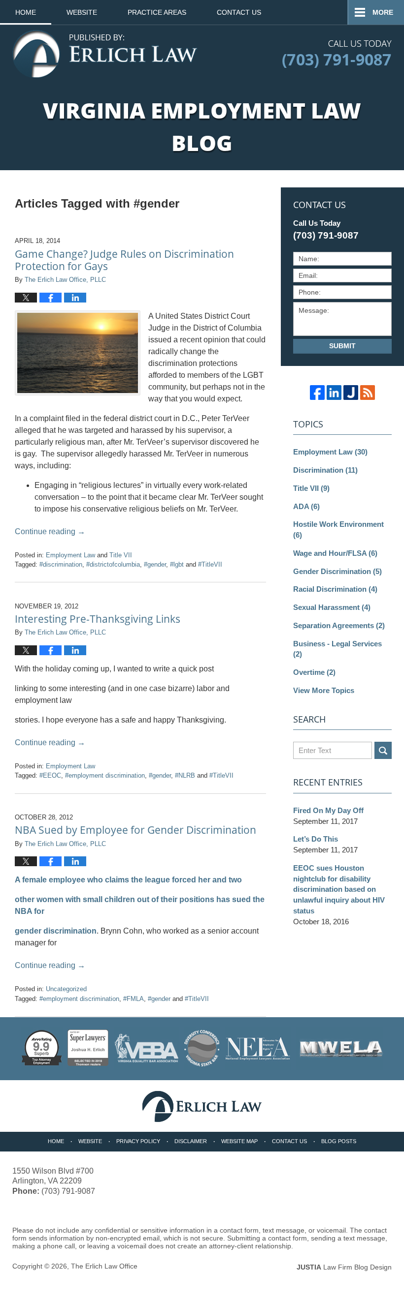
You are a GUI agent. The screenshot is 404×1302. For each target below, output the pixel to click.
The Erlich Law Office (104, 1266)
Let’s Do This (315, 839)
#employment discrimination (105, 775)
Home (25, 12)
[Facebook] (317, 392)
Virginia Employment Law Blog (105, 54)
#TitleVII (210, 564)
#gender (155, 564)
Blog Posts (338, 1141)
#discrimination (60, 564)
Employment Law (70, 555)
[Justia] (350, 392)
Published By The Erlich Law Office (337, 54)
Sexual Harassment (331, 607)
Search (383, 750)
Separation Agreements (339, 625)
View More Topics (323, 690)
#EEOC (50, 775)
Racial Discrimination (335, 589)
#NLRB (185, 775)
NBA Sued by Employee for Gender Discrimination (135, 830)
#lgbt (177, 564)
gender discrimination (56, 931)
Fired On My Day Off (328, 810)
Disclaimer (190, 1141)
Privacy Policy (138, 1141)
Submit (342, 346)
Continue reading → (50, 531)
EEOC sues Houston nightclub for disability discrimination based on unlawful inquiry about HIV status (339, 889)
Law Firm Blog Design (344, 1267)
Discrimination (325, 470)
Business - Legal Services (337, 649)
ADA (306, 506)
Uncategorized (66, 989)
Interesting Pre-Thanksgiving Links (97, 619)
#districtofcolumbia (113, 564)
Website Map (239, 1141)
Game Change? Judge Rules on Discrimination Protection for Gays (124, 260)
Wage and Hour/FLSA (335, 553)
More (382, 12)
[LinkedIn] (334, 392)
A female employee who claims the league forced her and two (128, 880)
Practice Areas (157, 12)
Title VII (120, 555)
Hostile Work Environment (338, 529)
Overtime (314, 672)
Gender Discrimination (337, 571)
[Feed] (367, 392)
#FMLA (133, 998)
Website (82, 12)
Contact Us (239, 12)
